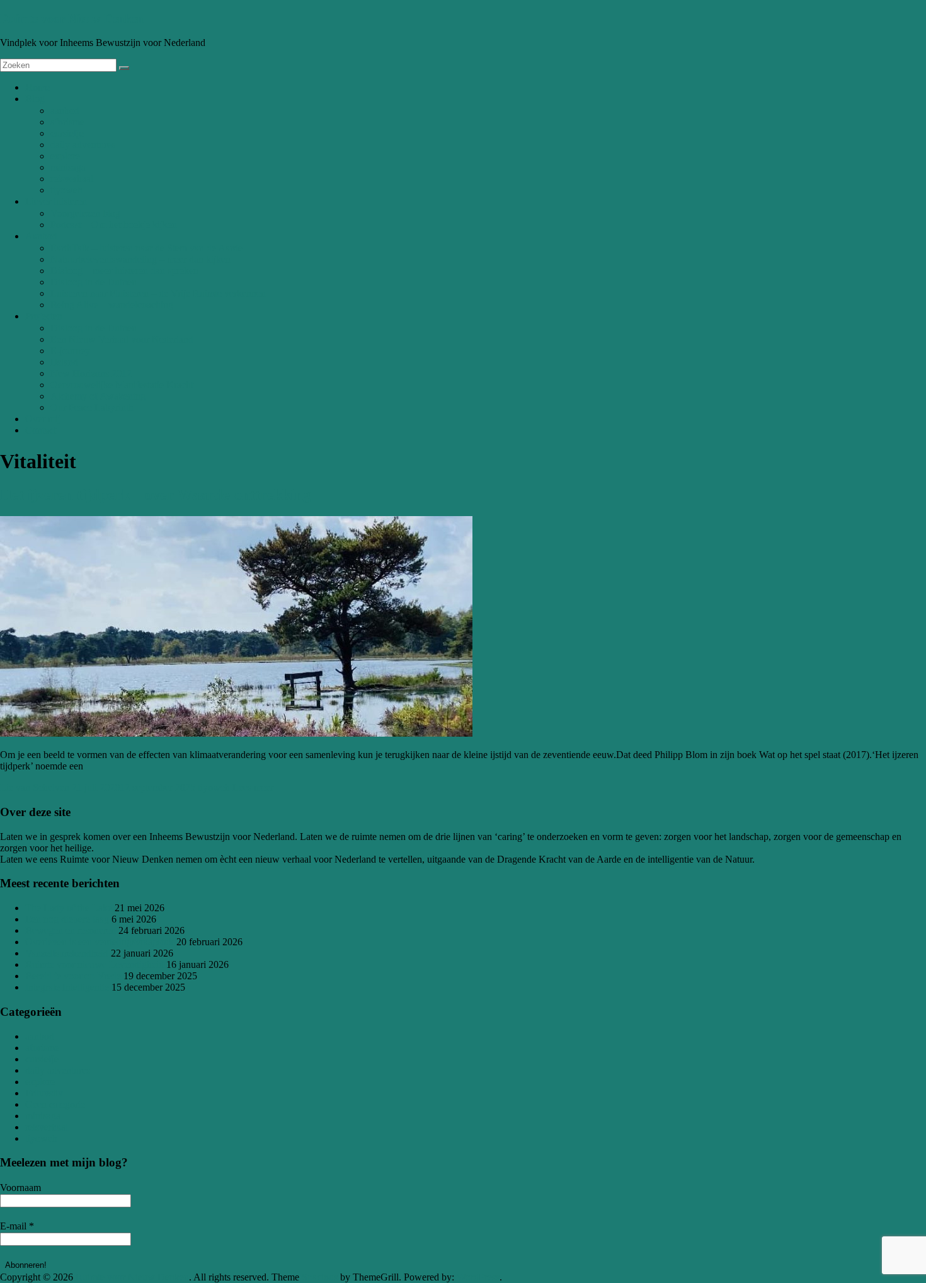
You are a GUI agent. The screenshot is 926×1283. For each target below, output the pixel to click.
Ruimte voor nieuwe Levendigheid (94, 964)
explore (65, 156)
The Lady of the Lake (68, 907)
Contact (40, 430)
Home (37, 87)
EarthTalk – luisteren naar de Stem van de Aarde (146, 248)
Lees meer (252, 787)
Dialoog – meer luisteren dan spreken (124, 270)
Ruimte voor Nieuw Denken (72, 18)
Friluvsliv (44, 1093)
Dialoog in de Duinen (93, 282)
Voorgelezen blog (85, 213)
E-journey (70, 350)
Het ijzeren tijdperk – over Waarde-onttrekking (155, 494)
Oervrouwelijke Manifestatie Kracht (121, 384)
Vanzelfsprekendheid (66, 953)
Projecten (43, 316)
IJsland (64, 362)
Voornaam (20, 1187)
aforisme (67, 122)
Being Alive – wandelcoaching (111, 304)
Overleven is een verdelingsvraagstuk (99, 941)
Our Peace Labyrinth (92, 407)
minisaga (68, 167)
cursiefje (67, 133)
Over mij (42, 418)
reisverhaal (71, 178)
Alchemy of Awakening (98, 396)
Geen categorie (55, 1104)
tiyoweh (66, 190)
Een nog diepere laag (67, 919)
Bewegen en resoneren (70, 930)
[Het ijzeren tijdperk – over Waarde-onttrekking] (236, 733)
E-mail (17, 1226)
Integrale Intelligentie (67, 987)
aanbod (64, 110)
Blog (35, 98)
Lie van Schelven (34, 787)
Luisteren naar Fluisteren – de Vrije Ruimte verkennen (158, 293)
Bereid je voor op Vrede (73, 975)
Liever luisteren (56, 201)
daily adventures (82, 144)
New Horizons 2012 (91, 373)
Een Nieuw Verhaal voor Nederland (121, 339)
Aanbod (41, 236)
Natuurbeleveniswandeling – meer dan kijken (140, 259)
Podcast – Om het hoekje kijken (113, 224)
